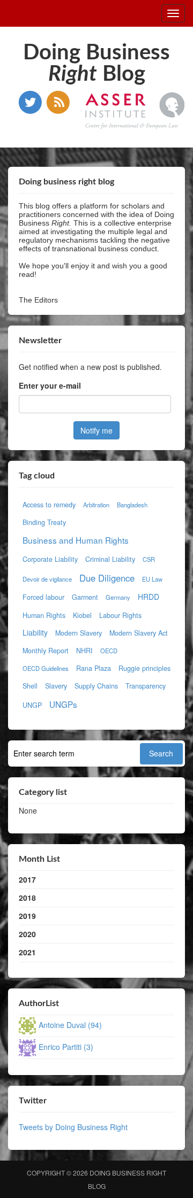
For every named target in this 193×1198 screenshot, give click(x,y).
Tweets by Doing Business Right (73, 1127)
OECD (108, 650)
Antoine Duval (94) (70, 1024)
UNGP (32, 705)
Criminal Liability (110, 559)
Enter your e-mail (50, 385)
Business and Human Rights (76, 540)
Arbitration (96, 504)
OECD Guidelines (46, 668)
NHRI (84, 650)
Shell (30, 686)
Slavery (56, 686)
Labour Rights (120, 615)
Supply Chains (96, 686)
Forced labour (43, 597)
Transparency (145, 686)
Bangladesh (132, 504)
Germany (118, 597)
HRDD (148, 596)
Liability (35, 632)
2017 (27, 879)
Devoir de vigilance (47, 579)
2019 (27, 915)
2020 (27, 934)
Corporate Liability (50, 559)
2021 (27, 952)
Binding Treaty (44, 522)
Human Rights (44, 615)
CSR (149, 559)
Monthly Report (46, 650)
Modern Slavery (78, 633)
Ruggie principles (144, 668)
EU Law (152, 579)
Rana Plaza (93, 668)
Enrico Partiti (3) (66, 1046)
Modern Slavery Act (138, 633)
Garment (85, 597)
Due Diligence (107, 577)
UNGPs (63, 704)
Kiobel (82, 615)
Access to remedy (49, 504)
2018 (27, 897)
